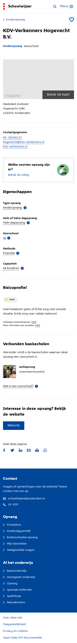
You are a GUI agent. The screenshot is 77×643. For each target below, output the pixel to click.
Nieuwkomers (16, 602)
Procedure (14, 524)
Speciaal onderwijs (19, 589)
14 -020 (13, 504)
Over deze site (12, 617)
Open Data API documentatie (22, 637)
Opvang (12, 583)
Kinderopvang (15, 19)
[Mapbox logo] (12, 96)
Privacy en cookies (15, 631)
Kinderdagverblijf (18, 531)
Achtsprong (27, 367)
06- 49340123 (12, 137)
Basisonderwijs (17, 570)
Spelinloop (14, 596)
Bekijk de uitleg (18, 175)
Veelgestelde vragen (21, 550)
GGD (33, 322)
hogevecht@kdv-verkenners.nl (23, 142)
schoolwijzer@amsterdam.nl (26, 498)
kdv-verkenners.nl (15, 146)
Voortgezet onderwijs (21, 577)
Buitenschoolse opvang (22, 537)
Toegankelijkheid (14, 624)
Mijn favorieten (17, 543)
